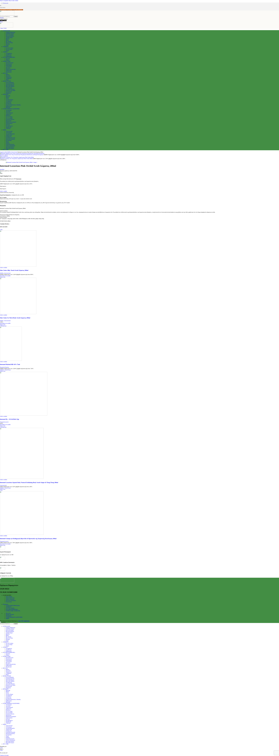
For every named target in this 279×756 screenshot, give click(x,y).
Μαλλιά (7, 38)
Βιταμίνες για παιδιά (10, 90)
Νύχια (7, 141)
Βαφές (7, 79)
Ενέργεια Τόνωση (10, 119)
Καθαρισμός (9, 56)
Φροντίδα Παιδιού (10, 86)
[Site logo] (7, 15)
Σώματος (8, 58)
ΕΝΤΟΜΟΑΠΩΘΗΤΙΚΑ (12, 609)
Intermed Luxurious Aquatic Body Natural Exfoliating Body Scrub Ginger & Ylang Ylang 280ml (29, 482)
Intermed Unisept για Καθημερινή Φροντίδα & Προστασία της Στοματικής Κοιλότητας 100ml (28, 538)
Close (1, 747)
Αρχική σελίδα (3, 152)
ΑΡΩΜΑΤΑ (8, 606)
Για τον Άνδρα (9, 49)
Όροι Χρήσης (9, 596)
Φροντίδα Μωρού (10, 85)
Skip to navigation (4, 0)
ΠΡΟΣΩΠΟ (8, 615)
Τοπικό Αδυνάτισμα (10, 145)
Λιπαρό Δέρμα (9, 37)
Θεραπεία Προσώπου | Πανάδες (13, 104)
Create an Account (4, 755)
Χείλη (7, 98)
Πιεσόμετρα (8, 72)
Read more (18, 178)
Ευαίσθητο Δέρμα (10, 33)
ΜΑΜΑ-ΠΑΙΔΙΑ (10, 614)
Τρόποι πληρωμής (10, 599)
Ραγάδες (8, 143)
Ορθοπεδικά (9, 70)
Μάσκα (7, 74)
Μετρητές (8, 68)
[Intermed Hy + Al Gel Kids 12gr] (23, 415)
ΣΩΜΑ (9, 152)
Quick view (2, 277)
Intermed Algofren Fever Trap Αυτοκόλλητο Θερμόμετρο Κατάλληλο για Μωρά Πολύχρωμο (22, 154)
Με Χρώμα (8, 41)
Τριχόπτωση (9, 77)
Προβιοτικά (8, 127)
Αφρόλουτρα (9, 135)
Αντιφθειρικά (9, 87)
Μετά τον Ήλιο (9, 42)
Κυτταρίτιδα (8, 140)
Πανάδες (8, 44)
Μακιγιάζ (8, 95)
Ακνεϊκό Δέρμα (9, 99)
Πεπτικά (8, 124)
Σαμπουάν (8, 76)
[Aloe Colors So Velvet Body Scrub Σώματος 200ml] (18, 313)
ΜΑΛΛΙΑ (8, 613)
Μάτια (7, 40)
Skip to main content (13, 0)
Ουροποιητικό (9, 123)
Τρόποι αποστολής (10, 597)
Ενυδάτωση (8, 54)
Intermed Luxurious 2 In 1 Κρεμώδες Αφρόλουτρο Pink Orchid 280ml (16, 158)
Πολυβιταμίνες (9, 126)
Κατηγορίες (5, 604)
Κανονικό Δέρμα (10, 34)
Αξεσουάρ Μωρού (10, 89)
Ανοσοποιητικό (9, 112)
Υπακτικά (8, 128)
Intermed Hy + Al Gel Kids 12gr (9, 419)
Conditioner (8, 78)
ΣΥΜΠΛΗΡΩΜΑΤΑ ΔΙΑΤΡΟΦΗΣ (14, 617)
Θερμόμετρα (9, 64)
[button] (5, 275)
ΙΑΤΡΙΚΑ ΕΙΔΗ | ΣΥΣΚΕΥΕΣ (13, 610)
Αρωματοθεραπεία (10, 133)
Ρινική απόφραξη (10, 82)
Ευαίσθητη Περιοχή (10, 137)
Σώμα (7, 45)
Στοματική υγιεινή (10, 84)
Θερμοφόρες (9, 65)
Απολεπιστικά (9, 131)
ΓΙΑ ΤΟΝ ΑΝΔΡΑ (10, 608)
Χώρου (7, 50)
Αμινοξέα (8, 111)
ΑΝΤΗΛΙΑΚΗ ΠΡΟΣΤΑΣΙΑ (13, 605)
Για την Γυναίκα (9, 48)
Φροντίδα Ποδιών (10, 147)
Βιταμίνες (8, 115)
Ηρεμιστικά (8, 120)
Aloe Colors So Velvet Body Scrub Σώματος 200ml (15, 318)
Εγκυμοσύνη (9, 91)
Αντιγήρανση (9, 53)
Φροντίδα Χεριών (10, 148)
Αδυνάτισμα (9, 110)
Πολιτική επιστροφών (11, 600)
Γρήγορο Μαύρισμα (10, 32)
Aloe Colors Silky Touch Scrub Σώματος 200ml (14, 270)
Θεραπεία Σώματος (10, 139)
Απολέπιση (8, 102)
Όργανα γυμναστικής (11, 69)
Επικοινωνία (9, 601)
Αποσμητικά (9, 132)
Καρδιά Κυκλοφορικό (11, 122)
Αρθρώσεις (8, 114)
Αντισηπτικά (9, 66)
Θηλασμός (8, 93)
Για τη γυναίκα (9, 118)
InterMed (2, 169)
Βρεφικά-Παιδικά (10, 36)
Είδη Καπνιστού (9, 62)
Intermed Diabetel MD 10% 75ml (10, 364)
